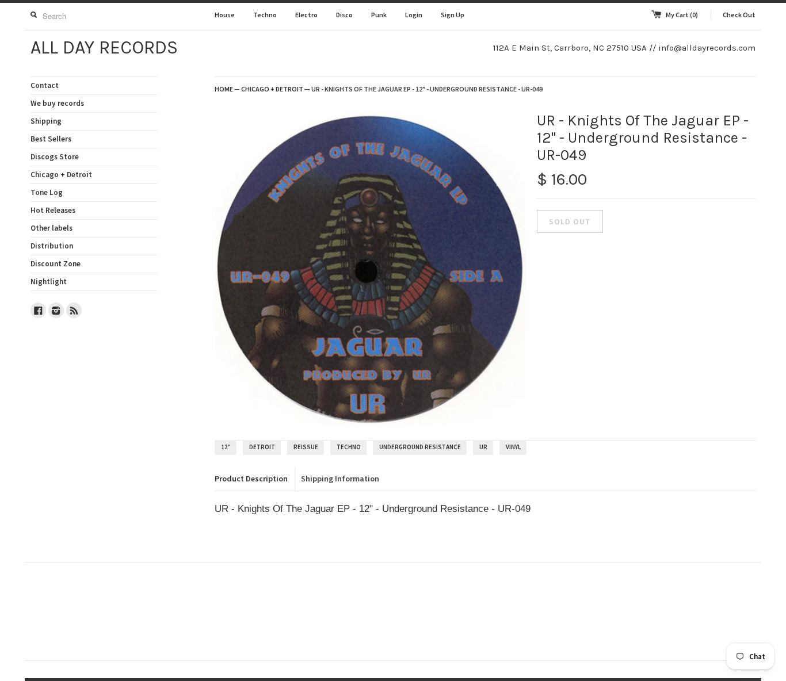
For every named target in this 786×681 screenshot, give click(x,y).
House (225, 14)
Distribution (51, 246)
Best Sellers (50, 139)
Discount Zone (55, 264)
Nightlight (48, 281)
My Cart (682, 14)
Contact (44, 85)
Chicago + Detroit (61, 174)
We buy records (57, 103)
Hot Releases (52, 210)
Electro (306, 14)
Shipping (46, 121)
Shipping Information (340, 478)
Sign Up (452, 14)
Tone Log (46, 192)
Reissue (305, 447)
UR (483, 447)
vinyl (513, 447)
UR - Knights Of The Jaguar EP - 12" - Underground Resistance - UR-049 (427, 89)
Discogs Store (54, 157)
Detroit (262, 447)
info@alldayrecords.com (707, 48)
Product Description (251, 478)
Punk (379, 14)
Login (413, 14)
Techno (265, 14)
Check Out (739, 14)
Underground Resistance (420, 447)
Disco (344, 14)
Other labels (51, 228)
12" (226, 447)
